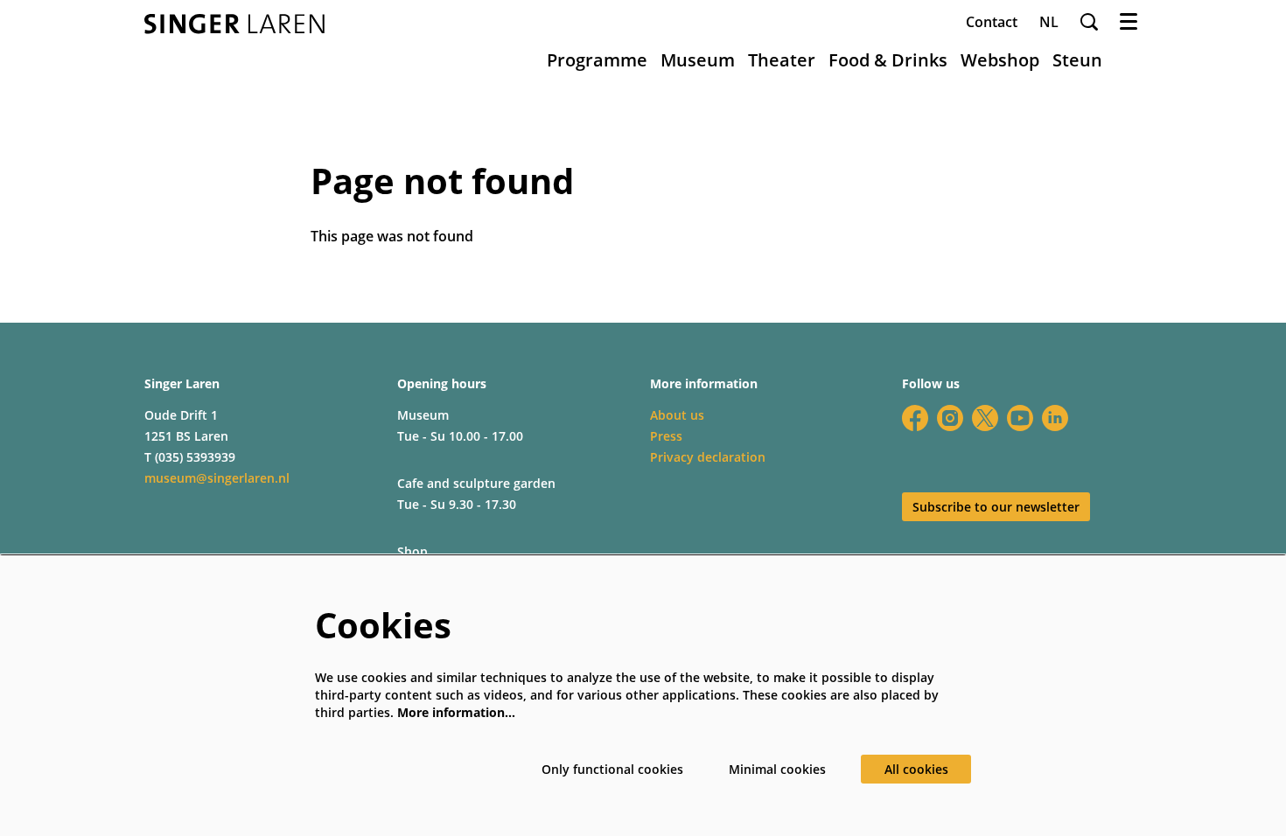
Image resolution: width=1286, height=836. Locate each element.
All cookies (916, 769)
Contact (991, 21)
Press (666, 436)
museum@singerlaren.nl (217, 478)
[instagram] (950, 418)
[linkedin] (1055, 418)
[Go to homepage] (234, 24)
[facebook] (915, 418)
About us (677, 415)
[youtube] (1020, 418)
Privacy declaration (707, 457)
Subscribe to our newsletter (996, 506)
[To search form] (1089, 22)
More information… (456, 712)
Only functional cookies (612, 769)
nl (1049, 22)
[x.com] (985, 418)
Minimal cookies (777, 769)
